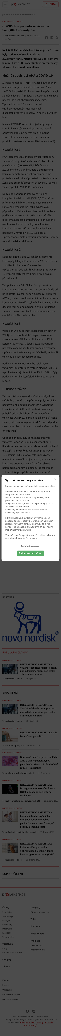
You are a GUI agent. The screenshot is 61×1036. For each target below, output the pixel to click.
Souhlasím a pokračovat (30, 553)
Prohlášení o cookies (26, 538)
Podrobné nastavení (30, 546)
